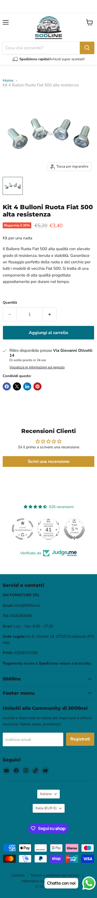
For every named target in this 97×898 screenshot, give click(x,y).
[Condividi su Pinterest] (37, 386)
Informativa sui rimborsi (40, 881)
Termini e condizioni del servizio (54, 875)
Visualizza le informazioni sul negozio (37, 367)
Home (8, 80)
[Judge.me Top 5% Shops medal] (74, 529)
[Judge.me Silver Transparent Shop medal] (22, 529)
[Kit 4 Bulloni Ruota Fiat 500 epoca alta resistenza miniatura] (12, 185)
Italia (46, 808)
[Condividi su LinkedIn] (27, 386)
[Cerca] (87, 48)
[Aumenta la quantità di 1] (50, 314)
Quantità (10, 303)
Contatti (18, 875)
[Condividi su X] (17, 386)
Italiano (46, 793)
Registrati (80, 739)
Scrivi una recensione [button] (49, 461)
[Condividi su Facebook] (7, 386)
